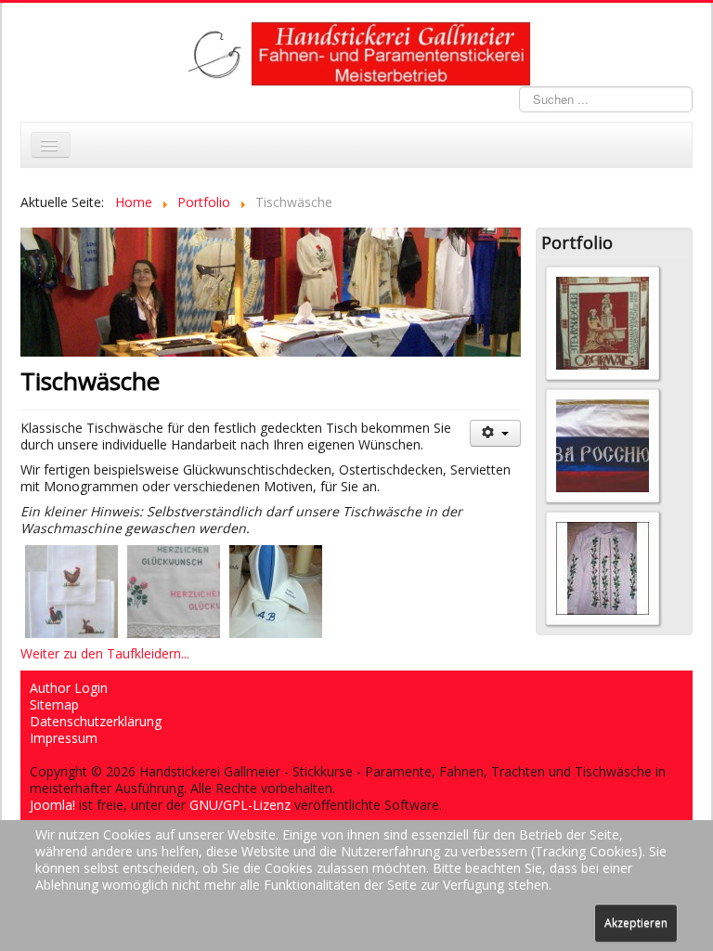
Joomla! (52, 805)
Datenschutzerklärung (96, 721)
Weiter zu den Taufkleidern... (104, 653)
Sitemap (54, 705)
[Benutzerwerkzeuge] (495, 433)
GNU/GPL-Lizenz (240, 805)
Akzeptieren (636, 923)
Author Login (69, 688)
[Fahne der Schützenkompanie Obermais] (602, 322)
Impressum (63, 738)
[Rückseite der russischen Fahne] (602, 444)
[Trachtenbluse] (602, 567)
